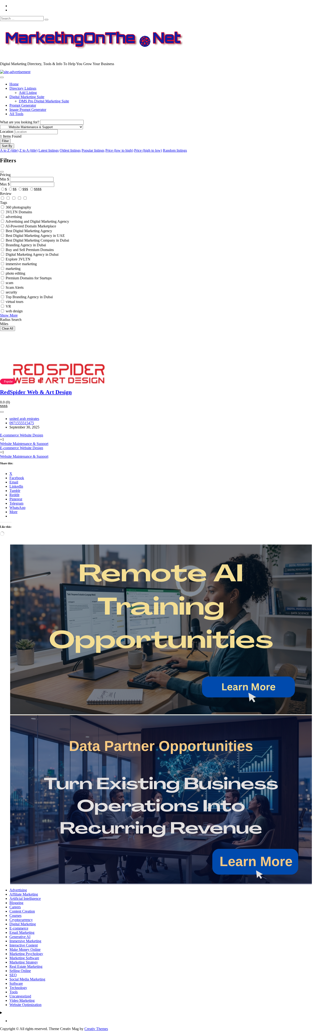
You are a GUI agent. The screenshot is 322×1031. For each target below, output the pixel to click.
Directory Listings (22, 88)
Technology (18, 988)
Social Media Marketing (27, 979)
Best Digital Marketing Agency (29, 231)
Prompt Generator (22, 105)
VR (8, 306)
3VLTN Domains (19, 212)
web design (14, 311)
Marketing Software (24, 958)
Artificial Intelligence (25, 899)
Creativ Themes (96, 1029)
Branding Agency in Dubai (26, 245)
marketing (13, 269)
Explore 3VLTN (18, 259)
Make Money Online (25, 949)
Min (3, 179)
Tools (13, 992)
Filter (5, 141)
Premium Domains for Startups (29, 278)
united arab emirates (24, 419)
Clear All (7, 328)
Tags (3, 203)
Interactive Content (23, 945)
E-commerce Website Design (21, 435)
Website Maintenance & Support (24, 444)
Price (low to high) (119, 150)
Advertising (18, 890)
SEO (13, 975)
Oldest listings (70, 150)
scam (9, 283)
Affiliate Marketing (23, 894)
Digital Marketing (22, 924)
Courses (15, 916)
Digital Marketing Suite (26, 97)
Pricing (5, 175)
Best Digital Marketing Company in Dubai (37, 240)
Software (16, 983)
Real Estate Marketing (25, 966)
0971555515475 (21, 423)
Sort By (7, 146)
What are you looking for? (19, 122)
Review (6, 194)
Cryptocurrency (21, 920)
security (11, 292)
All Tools (16, 114)
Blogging (16, 903)
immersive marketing (21, 264)
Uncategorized (20, 996)
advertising (14, 217)
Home (14, 84)
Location (6, 132)
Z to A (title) (28, 150)
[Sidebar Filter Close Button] (2, 171)
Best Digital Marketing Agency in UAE (35, 236)
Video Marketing (22, 1000)
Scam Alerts (15, 287)
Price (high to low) (148, 150)
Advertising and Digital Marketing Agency (37, 221)
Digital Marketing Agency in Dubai (32, 254)
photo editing (15, 273)
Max (3, 184)
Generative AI (19, 937)
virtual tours (14, 302)
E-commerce (18, 928)
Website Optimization (25, 1005)
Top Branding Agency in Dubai (29, 297)
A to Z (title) (9, 150)
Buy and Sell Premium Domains (30, 250)
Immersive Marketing (25, 941)
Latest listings (48, 150)
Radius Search (10, 320)
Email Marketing (21, 932)
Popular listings (93, 150)
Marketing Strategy (23, 962)
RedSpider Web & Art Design (36, 392)
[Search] (46, 19)
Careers (15, 907)
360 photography (18, 207)
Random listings (175, 150)
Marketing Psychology (26, 954)
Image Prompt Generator (27, 110)
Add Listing (28, 93)
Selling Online (20, 971)
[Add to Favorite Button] (2, 412)
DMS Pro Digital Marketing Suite (44, 101)
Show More (9, 315)
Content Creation (22, 911)
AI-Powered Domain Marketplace (30, 226)
